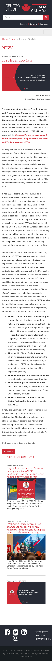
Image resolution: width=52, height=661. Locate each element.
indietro (9, 451)
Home (5, 39)
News (13, 39)
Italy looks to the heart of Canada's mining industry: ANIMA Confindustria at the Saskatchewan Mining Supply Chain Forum (25, 472)
